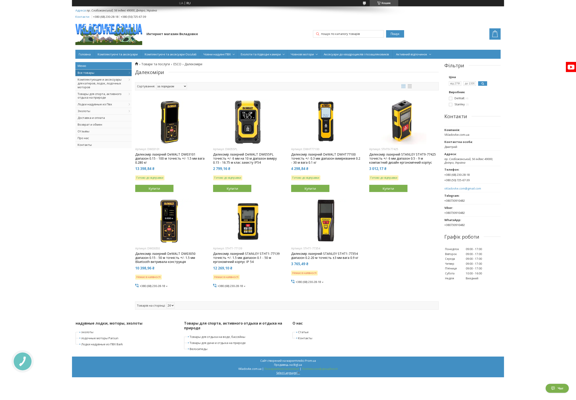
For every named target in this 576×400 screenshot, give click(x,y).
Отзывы (83, 131)
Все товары (86, 73)
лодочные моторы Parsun (99, 338)
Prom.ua (310, 361)
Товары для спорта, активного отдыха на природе (100, 96)
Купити (154, 188)
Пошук (395, 34)
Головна (85, 54)
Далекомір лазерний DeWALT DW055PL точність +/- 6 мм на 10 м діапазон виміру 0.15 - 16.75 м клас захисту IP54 (245, 158)
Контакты (85, 145)
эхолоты (87, 332)
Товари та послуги (155, 64)
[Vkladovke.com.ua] (108, 34)
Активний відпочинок (411, 54)
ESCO (177, 64)
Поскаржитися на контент (281, 369)
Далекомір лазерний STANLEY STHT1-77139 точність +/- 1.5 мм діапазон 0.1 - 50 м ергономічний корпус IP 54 (246, 258)
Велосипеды (198, 349)
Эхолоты (84, 111)
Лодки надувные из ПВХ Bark (102, 344)
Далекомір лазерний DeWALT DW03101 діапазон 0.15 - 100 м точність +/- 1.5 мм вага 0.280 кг (170, 158)
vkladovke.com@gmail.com (462, 188)
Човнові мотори (302, 54)
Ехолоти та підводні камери (261, 54)
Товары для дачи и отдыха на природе (218, 343)
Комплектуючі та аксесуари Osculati (170, 54)
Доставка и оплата (91, 118)
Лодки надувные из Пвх (95, 104)
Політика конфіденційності (320, 369)
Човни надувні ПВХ (217, 54)
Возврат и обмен (90, 124)
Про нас (83, 138)
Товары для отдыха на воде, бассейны (217, 337)
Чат (560, 388)
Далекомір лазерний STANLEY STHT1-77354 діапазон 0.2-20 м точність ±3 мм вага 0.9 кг (324, 256)
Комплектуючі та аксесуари (118, 54)
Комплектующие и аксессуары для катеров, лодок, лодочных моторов (100, 83)
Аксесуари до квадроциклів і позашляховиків (356, 54)
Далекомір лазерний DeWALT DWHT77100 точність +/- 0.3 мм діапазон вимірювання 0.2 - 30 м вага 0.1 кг (325, 158)
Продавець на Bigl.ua (288, 365)
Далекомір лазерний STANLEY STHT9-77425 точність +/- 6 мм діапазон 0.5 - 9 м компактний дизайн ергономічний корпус (402, 158)
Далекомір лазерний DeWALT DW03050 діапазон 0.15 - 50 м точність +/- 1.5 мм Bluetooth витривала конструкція (165, 258)
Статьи (303, 332)
